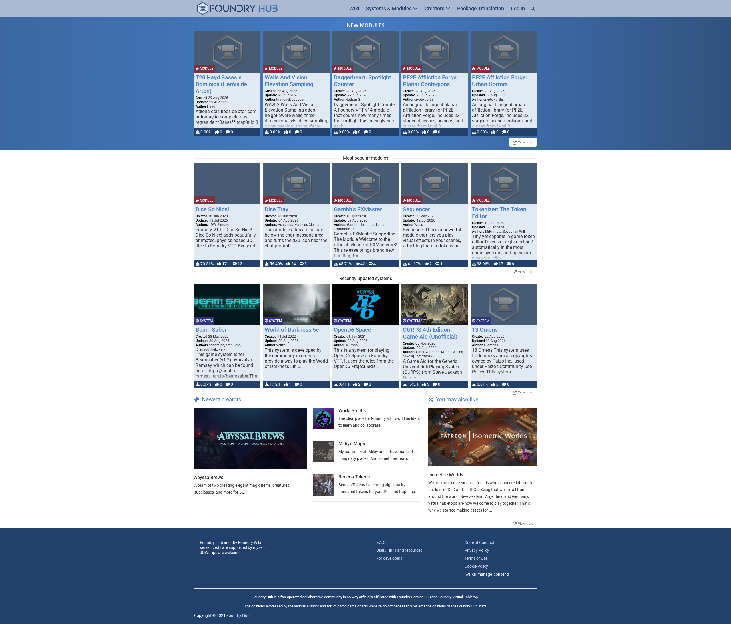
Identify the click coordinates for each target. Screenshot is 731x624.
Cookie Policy (476, 566)
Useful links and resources (399, 550)
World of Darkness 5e (292, 329)
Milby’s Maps (351, 443)
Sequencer (416, 209)
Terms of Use (476, 558)
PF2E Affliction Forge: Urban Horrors (499, 81)
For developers (389, 558)
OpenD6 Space (352, 329)
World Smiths (352, 410)
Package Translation (480, 8)
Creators (434, 8)
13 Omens (485, 329)
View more (525, 142)
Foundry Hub (238, 615)
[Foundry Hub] (237, 8)
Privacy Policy (477, 550)
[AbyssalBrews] (250, 438)
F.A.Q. (381, 542)
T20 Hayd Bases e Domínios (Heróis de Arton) (221, 84)
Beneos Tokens (354, 477)
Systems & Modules (389, 8)
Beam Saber (211, 329)
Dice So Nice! (212, 209)
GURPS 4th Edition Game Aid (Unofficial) (430, 333)
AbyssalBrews (208, 477)
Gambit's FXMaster (358, 209)
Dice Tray (276, 209)
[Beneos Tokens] (323, 485)
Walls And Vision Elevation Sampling (289, 81)
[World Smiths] (323, 418)
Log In (518, 8)
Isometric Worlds (445, 475)
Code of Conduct (479, 542)
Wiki (354, 8)
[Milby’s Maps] (323, 451)
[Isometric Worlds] (482, 437)
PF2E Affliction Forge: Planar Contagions (430, 81)
